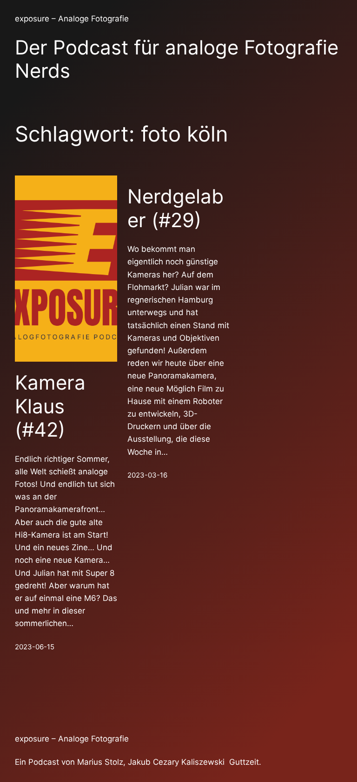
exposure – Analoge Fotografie (72, 18)
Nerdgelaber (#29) (175, 208)
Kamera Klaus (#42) (50, 406)
